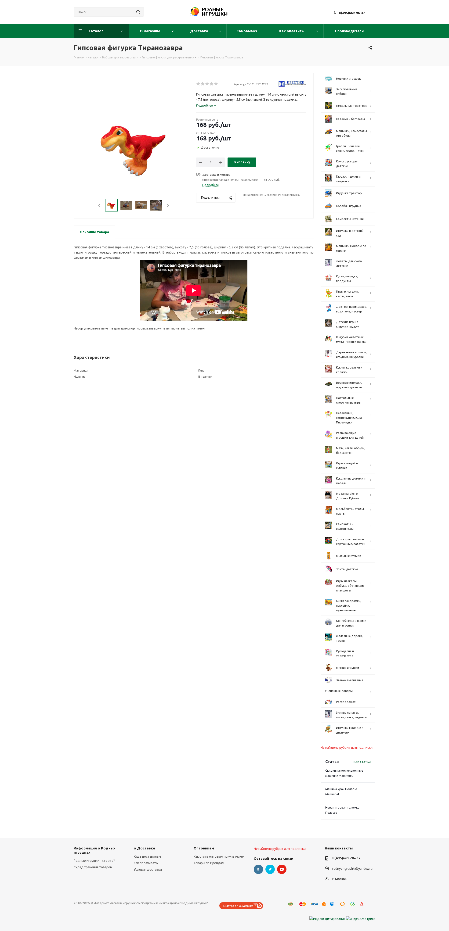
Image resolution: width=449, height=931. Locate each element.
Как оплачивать (146, 863)
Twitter (270, 869)
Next (167, 205)
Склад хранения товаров (93, 867)
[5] (216, 84)
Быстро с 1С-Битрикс (238, 906)
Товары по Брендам (209, 863)
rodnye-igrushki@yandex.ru (352, 868)
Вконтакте (258, 869)
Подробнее (210, 184)
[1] (198, 84)
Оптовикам (204, 848)
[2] (203, 84)
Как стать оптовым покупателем (219, 856)
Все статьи (362, 762)
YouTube (281, 869)
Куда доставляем (147, 856)
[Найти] (138, 12)
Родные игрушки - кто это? (94, 861)
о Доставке (144, 848)
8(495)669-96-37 (352, 13)
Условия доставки (148, 869)
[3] (207, 84)
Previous (99, 205)
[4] (212, 84)
